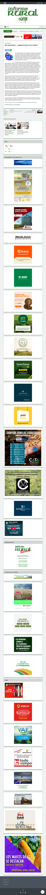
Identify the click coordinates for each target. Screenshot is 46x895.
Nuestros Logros (6, 882)
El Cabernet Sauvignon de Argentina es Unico (19, 31)
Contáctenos (5, 884)
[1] (43, 892)
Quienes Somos (6, 879)
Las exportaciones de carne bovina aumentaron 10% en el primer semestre (23, 132)
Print (32, 47)
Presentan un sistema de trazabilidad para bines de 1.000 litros (30, 112)
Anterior (12, 109)
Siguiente (33, 109)
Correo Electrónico (38, 47)
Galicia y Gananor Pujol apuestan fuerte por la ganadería (10, 132)
